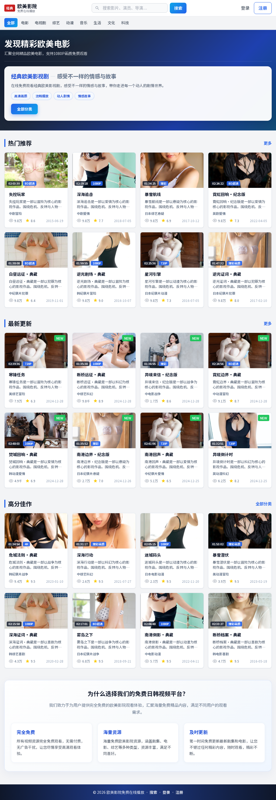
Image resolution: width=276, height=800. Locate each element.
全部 (11, 22)
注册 (262, 8)
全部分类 (24, 109)
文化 (111, 22)
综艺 (56, 22)
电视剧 (40, 22)
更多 (268, 143)
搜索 (178, 8)
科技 (125, 22)
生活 (97, 22)
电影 (25, 22)
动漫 (70, 22)
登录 (245, 8)
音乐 (83, 22)
